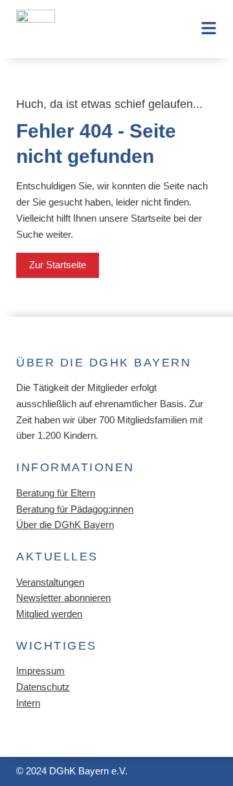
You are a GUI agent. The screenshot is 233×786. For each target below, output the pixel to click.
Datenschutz (43, 687)
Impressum (40, 671)
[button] (202, 29)
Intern (28, 703)
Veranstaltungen (50, 582)
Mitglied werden (49, 614)
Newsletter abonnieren (63, 598)
